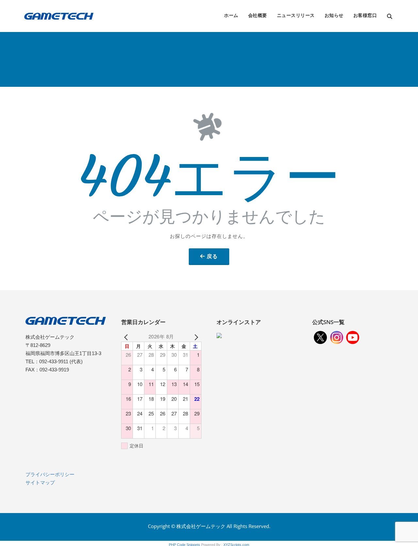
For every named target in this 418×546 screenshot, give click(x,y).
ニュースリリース (296, 15)
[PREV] (127, 336)
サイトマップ (40, 482)
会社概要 (257, 15)
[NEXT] (195, 336)
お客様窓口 (365, 15)
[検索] (390, 16)
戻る (212, 256)
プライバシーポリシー (49, 474)
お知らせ (334, 15)
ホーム (231, 15)
